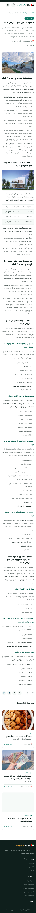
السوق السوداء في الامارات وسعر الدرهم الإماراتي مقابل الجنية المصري (18, 779)
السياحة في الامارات (28, 888)
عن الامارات (24, 13)
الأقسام (31, 867)
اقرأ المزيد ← (8, 744)
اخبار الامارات (30, 881)
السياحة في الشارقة (28, 892)
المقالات (31, 871)
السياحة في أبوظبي (28, 884)
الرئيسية (32, 13)
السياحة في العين (29, 895)
